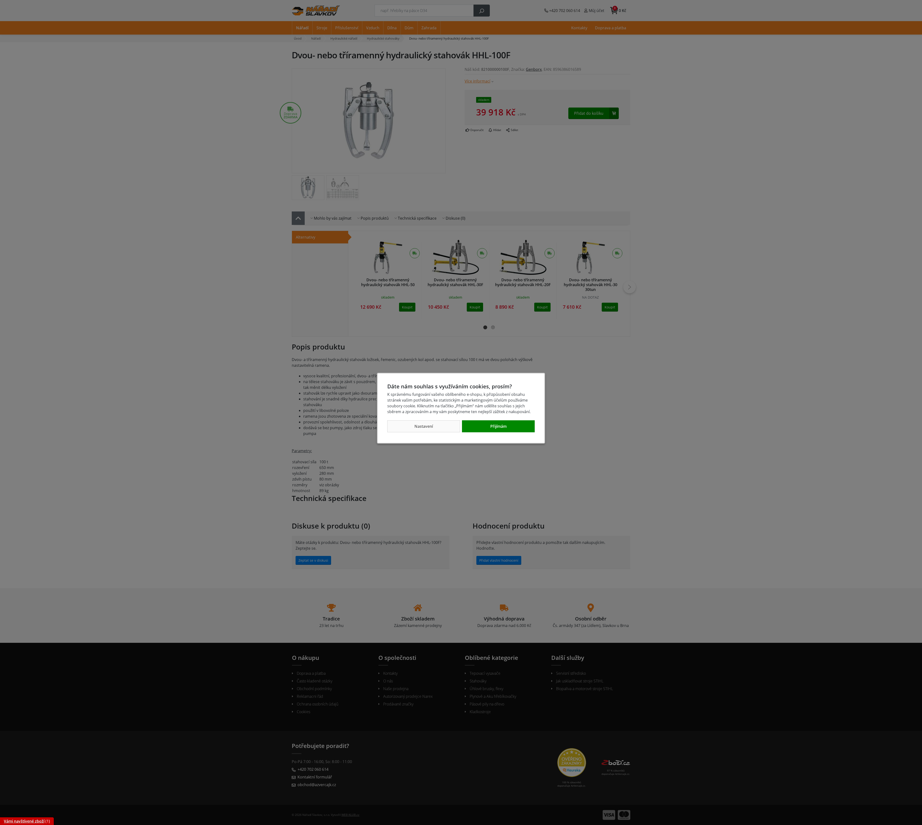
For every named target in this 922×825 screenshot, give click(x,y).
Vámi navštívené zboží (24, 821)
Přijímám (498, 426)
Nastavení (423, 426)
